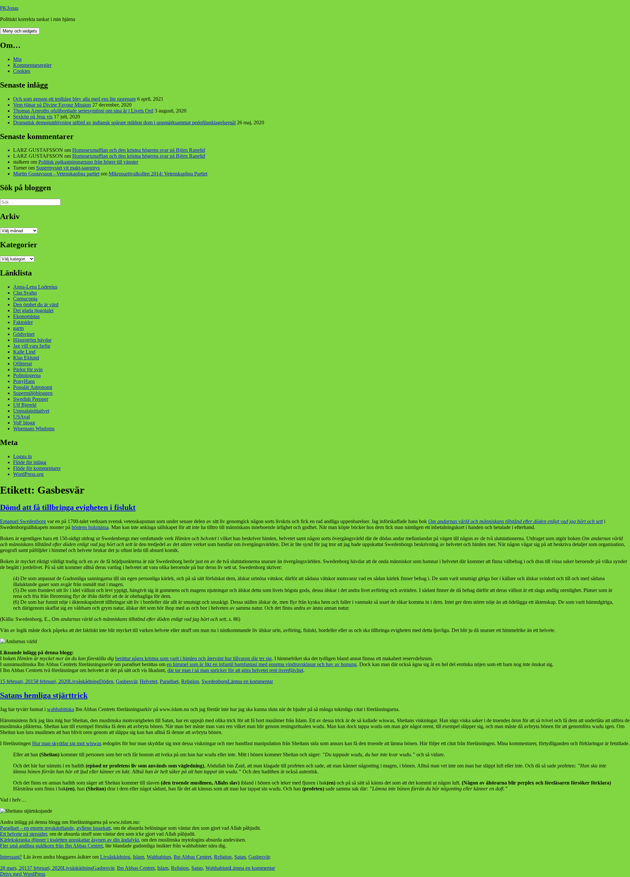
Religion (190, 681)
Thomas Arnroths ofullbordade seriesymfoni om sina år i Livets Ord (83, 110)
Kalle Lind (24, 352)
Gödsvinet (23, 334)
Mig (17, 59)
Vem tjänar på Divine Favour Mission (52, 105)
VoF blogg (24, 422)
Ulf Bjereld (24, 405)
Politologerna (27, 375)
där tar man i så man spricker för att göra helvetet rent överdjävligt (235, 670)
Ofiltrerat (22, 363)
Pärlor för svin (28, 369)
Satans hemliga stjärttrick (44, 695)
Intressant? (11, 857)
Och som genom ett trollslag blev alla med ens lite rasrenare (74, 99)
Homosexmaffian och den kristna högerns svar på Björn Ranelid (138, 150)
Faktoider (23, 322)
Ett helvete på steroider (23, 834)
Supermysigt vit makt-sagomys (68, 168)
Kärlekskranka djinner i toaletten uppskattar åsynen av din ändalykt (69, 840)
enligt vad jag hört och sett (574, 521)
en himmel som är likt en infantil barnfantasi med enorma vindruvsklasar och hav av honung (262, 664)
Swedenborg (214, 681)
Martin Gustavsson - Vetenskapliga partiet (56, 173)
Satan (240, 857)
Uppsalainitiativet (31, 411)
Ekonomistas (26, 316)
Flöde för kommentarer (37, 468)
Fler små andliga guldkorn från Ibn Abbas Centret (51, 845)
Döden (106, 681)
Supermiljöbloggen (32, 393)
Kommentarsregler (32, 65)
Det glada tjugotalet (33, 310)
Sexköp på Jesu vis (32, 116)
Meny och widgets (20, 31)
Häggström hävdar (32, 340)
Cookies (21, 71)
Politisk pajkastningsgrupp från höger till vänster (88, 162)
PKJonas (9, 8)
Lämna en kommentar (250, 681)
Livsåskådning (84, 681)
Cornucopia (25, 298)
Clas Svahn (25, 293)
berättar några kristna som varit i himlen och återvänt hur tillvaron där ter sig (193, 658)
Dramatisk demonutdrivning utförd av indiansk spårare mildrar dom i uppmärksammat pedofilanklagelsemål (124, 122)
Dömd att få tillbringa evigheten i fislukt (68, 507)
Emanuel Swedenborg (23, 521)
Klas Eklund (26, 357)
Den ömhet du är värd (35, 304)
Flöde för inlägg (29, 462)
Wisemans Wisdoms (33, 428)
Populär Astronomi (32, 387)
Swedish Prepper (30, 399)
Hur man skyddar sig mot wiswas (66, 743)
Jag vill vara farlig (31, 346)
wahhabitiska (60, 709)
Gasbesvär (126, 681)
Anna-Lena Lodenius (35, 287)
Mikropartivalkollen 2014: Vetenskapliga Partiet (158, 173)
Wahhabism (159, 857)
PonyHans (24, 381)
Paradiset (169, 681)
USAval (21, 416)
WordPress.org (28, 474)
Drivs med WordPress (22, 874)
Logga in (22, 456)
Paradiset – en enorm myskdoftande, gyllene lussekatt (55, 828)
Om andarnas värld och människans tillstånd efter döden (487, 521)
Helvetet (148, 681)
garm (18, 328)
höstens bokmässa (90, 527)
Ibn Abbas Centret (192, 857)
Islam (138, 857)
